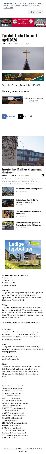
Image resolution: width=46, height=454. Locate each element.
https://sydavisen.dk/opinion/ (11, 339)
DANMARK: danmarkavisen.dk (13, 386)
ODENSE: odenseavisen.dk (11, 425)
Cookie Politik (8, 8)
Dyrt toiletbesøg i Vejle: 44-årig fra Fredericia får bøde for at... (27, 201)
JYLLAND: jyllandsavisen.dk (12, 388)
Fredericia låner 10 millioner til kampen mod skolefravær (22, 170)
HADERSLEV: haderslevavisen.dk (14, 408)
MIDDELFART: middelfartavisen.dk (14, 423)
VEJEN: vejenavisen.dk (10, 410)
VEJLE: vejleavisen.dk (10, 420)
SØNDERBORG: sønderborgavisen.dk (15, 403)
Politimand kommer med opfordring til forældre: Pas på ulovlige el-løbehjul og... (28, 223)
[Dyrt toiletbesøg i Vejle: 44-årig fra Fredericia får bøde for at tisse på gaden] (8, 203)
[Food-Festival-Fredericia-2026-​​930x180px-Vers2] (23, 77)
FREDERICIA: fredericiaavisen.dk (14, 415)
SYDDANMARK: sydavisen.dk (12, 393)
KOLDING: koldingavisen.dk (12, 418)
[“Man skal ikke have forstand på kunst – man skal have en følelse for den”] (8, 214)
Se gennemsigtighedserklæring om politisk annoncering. (21, 322)
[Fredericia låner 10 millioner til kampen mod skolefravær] (23, 151)
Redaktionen (8, 44)
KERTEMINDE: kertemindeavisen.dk (15, 435)
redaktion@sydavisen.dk (10, 359)
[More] (31, 116)
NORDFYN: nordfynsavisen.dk (12, 438)
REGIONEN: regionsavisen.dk (12, 391)
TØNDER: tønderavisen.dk (11, 405)
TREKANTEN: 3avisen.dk (11, 396)
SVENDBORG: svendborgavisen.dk (14, 430)
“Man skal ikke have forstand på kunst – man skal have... (28, 212)
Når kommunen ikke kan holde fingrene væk (29, 188)
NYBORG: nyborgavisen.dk (11, 428)
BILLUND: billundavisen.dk (12, 401)
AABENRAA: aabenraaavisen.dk (13, 413)
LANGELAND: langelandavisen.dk (14, 433)
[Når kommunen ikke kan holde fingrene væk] (8, 191)
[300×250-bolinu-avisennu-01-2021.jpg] (23, 254)
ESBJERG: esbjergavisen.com (12, 398)
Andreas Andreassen (9, 175)
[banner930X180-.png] (23, 100)
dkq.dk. (22, 300)
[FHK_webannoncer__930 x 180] (23, 22)
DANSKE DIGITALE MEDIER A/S (15, 275)
